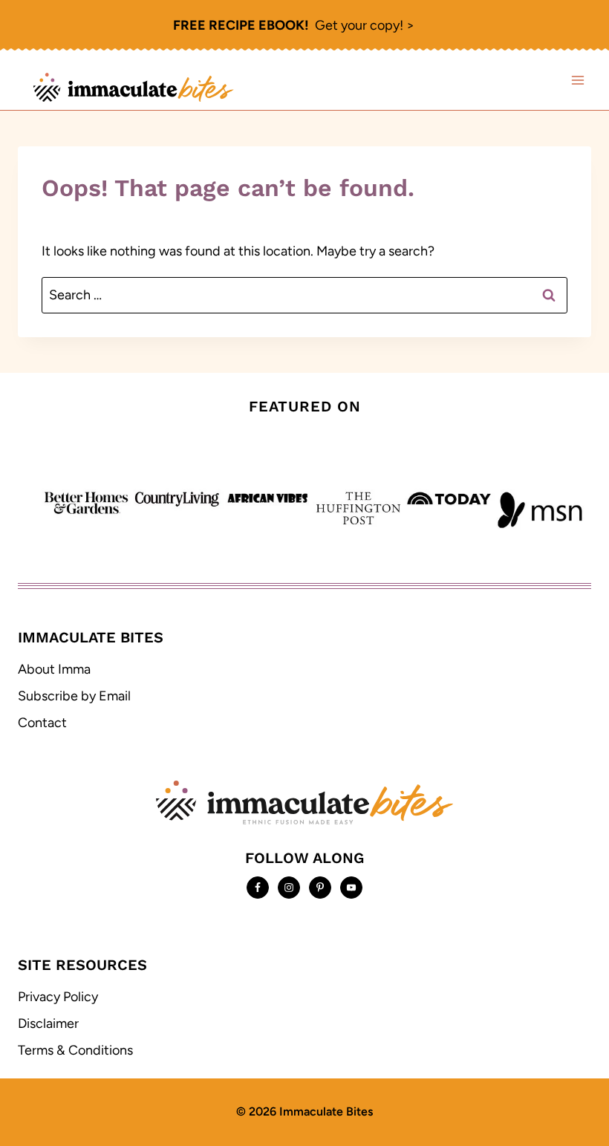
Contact (42, 722)
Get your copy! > (293, 25)
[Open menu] (577, 80)
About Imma (54, 669)
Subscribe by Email (74, 696)
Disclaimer (48, 1023)
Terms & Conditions (75, 1050)
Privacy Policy (58, 997)
